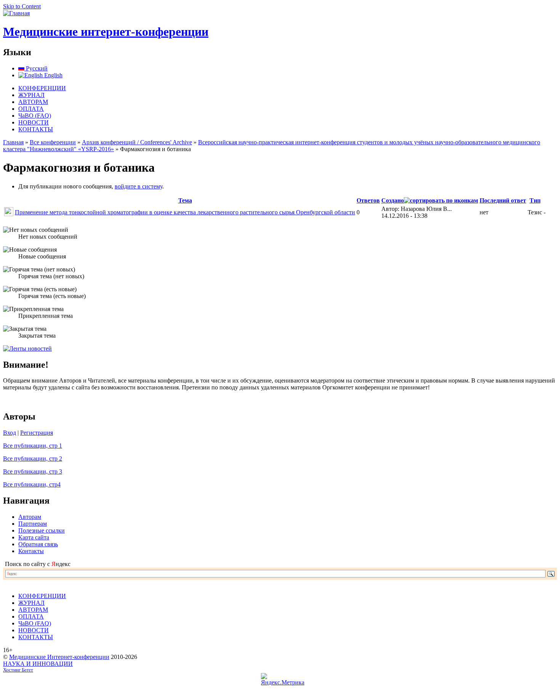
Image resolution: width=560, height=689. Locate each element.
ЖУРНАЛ (31, 95)
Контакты (31, 551)
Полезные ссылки (41, 530)
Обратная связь (38, 544)
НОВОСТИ (33, 122)
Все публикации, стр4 (32, 484)
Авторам (29, 517)
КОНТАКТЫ (35, 129)
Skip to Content (22, 6)
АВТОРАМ (33, 102)
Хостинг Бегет (18, 670)
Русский (36, 68)
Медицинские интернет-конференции (105, 31)
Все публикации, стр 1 (32, 445)
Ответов (368, 200)
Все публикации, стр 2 (32, 458)
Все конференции (53, 142)
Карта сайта (33, 537)
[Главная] (16, 13)
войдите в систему (138, 186)
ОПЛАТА (31, 108)
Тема (185, 200)
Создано (392, 200)
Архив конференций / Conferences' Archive (137, 142)
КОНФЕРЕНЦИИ (42, 88)
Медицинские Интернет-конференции (59, 657)
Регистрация (36, 432)
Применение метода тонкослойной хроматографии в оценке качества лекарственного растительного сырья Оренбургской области (185, 212)
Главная (13, 142)
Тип (535, 200)
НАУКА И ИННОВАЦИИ (38, 663)
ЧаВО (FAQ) (34, 115)
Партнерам (32, 523)
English (52, 75)
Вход (9, 432)
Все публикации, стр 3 (32, 471)
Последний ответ (503, 200)
